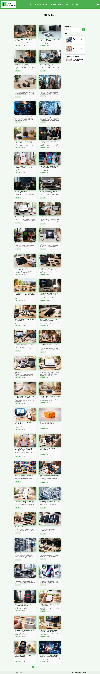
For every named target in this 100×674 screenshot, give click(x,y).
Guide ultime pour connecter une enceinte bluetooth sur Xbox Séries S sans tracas (48, 630)
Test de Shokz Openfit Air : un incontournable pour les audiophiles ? (25, 320)
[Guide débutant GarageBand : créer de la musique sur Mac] (25, 518)
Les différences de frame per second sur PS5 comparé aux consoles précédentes (49, 90)
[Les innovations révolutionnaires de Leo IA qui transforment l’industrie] (50, 493)
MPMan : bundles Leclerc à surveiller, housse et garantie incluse (24, 371)
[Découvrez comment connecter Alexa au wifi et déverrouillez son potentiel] (50, 388)
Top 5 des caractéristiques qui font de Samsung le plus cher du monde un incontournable (49, 579)
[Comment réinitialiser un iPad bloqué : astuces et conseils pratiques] (25, 260)
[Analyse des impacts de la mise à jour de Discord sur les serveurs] (25, 183)
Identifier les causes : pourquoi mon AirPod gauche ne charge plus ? (24, 630)
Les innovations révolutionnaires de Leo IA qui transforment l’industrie (50, 502)
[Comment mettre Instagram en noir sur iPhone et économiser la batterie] (25, 647)
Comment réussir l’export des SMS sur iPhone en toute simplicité (25, 423)
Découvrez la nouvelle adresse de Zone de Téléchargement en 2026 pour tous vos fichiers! (50, 116)
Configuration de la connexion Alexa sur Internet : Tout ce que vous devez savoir (23, 141)
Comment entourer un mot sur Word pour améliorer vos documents (78, 59)
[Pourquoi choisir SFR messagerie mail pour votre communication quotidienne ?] (25, 208)
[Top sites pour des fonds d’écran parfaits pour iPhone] (25, 467)
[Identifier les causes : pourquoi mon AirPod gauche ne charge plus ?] (25, 622)
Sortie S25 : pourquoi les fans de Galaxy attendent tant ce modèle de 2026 (23, 65)
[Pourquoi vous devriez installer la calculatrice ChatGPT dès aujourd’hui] (50, 467)
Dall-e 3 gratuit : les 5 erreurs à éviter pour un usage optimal (49, 243)
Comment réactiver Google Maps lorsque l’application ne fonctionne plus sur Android (24, 167)
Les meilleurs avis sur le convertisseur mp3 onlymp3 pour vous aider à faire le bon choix (49, 371)
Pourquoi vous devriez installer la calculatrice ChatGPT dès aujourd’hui (49, 476)
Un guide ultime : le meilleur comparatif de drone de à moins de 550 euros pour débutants (25, 294)
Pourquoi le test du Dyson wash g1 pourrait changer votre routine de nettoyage (78, 49)
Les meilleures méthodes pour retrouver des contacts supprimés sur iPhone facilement (24, 502)
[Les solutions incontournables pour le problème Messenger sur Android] (50, 208)
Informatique (76, 56)
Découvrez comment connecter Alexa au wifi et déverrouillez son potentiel (50, 396)
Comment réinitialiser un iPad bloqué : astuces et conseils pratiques (25, 268)
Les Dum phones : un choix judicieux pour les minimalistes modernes (25, 90)
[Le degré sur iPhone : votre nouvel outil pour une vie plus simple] (50, 596)
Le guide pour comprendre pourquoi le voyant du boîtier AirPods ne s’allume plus (24, 396)
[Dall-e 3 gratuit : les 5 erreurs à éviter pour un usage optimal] (50, 235)
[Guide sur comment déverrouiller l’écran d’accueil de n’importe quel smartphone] (50, 518)
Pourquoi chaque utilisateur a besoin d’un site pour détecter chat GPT (78, 40)
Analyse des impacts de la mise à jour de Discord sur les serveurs (23, 192)
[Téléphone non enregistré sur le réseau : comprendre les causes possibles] (25, 596)
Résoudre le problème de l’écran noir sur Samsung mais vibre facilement (48, 320)
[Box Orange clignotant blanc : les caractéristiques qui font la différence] (50, 414)
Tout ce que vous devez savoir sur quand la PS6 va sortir (25, 579)
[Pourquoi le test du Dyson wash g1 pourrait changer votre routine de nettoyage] (69, 49)
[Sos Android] (9, 4)
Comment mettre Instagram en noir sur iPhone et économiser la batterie (25, 656)
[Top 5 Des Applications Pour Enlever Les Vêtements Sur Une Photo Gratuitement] (50, 183)
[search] (93, 4)
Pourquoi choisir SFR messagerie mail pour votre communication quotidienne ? (24, 217)
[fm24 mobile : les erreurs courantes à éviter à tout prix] (25, 235)
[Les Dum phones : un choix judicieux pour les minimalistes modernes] (25, 82)
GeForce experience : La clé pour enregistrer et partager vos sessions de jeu (25, 116)
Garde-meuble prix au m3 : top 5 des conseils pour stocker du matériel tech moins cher (24, 553)
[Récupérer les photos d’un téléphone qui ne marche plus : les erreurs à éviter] (25, 336)
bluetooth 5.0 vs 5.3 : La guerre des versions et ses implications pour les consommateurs (49, 656)
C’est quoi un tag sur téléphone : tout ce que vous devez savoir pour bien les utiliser (49, 167)
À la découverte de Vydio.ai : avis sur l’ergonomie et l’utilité (48, 449)
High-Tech (18, 45)
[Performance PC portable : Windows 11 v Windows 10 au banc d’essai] (50, 56)
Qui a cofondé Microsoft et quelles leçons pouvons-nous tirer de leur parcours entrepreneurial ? (48, 346)
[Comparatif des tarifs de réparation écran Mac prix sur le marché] (50, 545)
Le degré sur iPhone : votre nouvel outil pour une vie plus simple (49, 604)
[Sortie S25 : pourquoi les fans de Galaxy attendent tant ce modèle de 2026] (25, 56)
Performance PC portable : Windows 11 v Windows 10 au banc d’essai (48, 65)
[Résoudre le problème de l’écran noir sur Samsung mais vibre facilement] (50, 311)
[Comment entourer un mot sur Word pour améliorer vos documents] (69, 58)
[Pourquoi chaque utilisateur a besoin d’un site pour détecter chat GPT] (69, 39)
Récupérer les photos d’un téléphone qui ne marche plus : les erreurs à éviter (24, 345)
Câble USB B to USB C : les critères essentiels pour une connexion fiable (50, 40)
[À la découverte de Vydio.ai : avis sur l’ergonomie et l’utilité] (50, 440)
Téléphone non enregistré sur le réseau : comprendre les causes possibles (23, 604)
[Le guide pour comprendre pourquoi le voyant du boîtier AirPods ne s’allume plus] (25, 388)
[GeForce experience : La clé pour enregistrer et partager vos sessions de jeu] (25, 108)
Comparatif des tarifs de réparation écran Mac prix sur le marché (49, 553)
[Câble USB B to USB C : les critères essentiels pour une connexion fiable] (50, 31)
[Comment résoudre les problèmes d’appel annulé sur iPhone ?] (50, 133)
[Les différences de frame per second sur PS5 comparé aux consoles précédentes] (50, 82)
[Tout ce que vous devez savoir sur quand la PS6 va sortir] (25, 571)
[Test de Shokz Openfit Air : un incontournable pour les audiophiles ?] (25, 311)
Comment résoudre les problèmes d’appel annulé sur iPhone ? (48, 141)
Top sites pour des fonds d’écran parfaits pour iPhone (24, 476)
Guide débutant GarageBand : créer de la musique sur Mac (23, 527)
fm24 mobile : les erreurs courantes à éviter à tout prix (24, 243)
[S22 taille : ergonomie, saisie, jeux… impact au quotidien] (25, 31)
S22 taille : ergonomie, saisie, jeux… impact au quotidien (24, 40)
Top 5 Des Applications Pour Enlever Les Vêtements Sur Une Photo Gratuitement (48, 192)
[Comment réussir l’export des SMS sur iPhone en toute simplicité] (25, 414)
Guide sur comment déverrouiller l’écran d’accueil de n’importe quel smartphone (48, 527)
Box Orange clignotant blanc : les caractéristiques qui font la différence (47, 423)
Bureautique (75, 37)
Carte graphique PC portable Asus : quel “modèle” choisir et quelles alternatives (48, 268)
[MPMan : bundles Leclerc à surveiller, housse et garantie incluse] (25, 363)
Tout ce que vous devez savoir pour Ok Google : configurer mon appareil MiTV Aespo (49, 294)
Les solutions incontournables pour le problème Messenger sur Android (50, 217)
